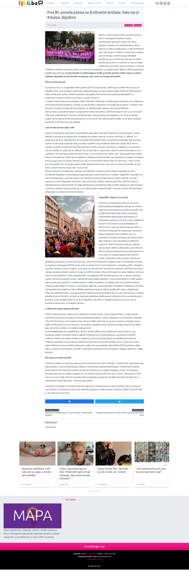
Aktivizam (128, 25)
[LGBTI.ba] (30, 3)
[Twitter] (164, 3)
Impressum (98, 559)
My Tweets (71, 499)
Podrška (90, 559)
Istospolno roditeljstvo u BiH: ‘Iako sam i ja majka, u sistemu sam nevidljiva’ (36, 472)
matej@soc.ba (91, 554)
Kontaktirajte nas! (94, 546)
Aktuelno (137, 25)
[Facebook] (161, 3)
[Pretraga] (168, 3)
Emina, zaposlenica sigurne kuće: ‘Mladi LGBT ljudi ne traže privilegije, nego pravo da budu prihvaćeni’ (75, 473)
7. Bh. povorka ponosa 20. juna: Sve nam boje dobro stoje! (151, 470)
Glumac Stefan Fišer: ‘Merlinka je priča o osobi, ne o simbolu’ (113, 470)
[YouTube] (157, 3)
